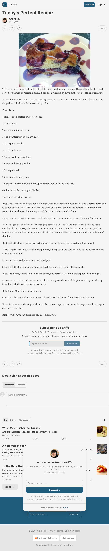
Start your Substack (47, 538)
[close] (81, 450)
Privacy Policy (76, 499)
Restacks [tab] (21, 384)
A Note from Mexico (14, 445)
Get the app (68, 538)
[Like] (5, 28)
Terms (60, 530)
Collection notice (72, 530)
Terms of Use (68, 496)
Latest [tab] (13, 420)
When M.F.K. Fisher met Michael (21, 428)
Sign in (101, 4)
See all (8, 486)
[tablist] (14, 385)
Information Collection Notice (53, 499)
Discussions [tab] (24, 420)
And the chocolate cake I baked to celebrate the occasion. (30, 431)
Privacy (52, 530)
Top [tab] (5, 420)
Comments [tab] (9, 384)
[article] (54, 433)
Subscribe (89, 4)
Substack (40, 545)
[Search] (104, 420)
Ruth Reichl (14, 19)
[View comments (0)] (12, 28)
